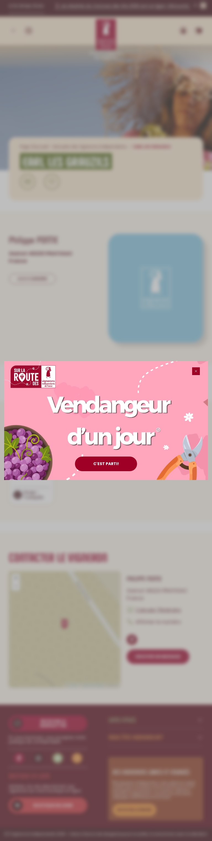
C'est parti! (106, 463)
